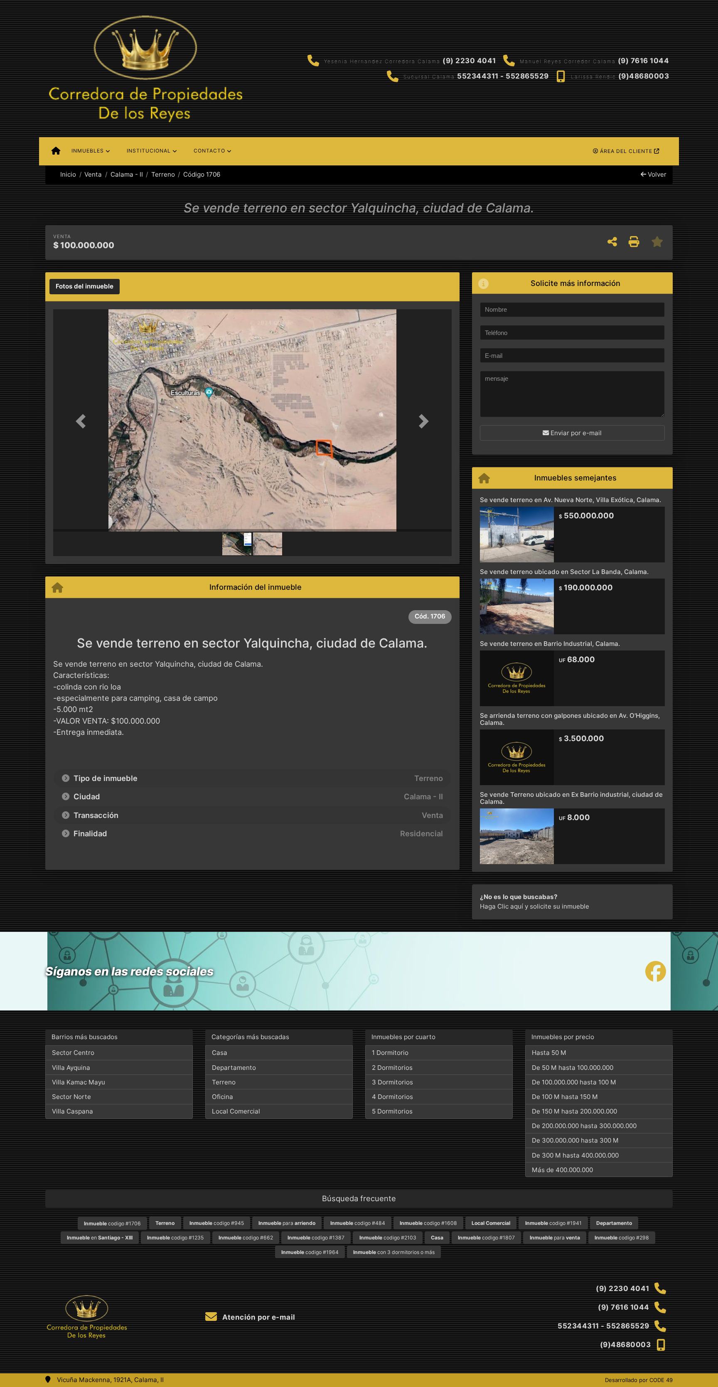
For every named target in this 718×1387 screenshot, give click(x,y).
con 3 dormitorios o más (394, 1252)
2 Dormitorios (392, 1068)
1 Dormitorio (390, 1053)
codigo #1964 (310, 1252)
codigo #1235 (175, 1237)
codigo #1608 (428, 1223)
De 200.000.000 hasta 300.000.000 (584, 1126)
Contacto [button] (209, 151)
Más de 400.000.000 (562, 1170)
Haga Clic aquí (501, 906)
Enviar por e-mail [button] (575, 433)
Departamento (234, 1068)
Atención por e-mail (258, 1317)
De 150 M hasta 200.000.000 (574, 1111)
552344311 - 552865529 (503, 76)
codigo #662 (246, 1237)
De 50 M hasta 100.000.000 (572, 1068)
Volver (656, 174)
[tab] (84, 287)
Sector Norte (71, 1097)
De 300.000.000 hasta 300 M (575, 1140)
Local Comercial (236, 1111)
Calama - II (127, 174)
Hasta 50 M (549, 1053)
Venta (93, 174)
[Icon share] (656, 971)
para (286, 1223)
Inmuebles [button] (87, 151)
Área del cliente (626, 151)
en (100, 1237)
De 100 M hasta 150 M (565, 1097)
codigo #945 (216, 1223)
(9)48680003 (643, 76)
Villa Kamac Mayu (78, 1082)
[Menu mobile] (56, 151)
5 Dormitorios (392, 1111)
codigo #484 (357, 1223)
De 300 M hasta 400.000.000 (575, 1155)
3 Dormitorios (392, 1082)
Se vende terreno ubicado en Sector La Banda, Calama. (564, 572)
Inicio (67, 174)
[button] (83, 421)
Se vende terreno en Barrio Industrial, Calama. (550, 644)
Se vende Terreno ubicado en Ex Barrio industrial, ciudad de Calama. (571, 798)
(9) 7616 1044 (643, 61)
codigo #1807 (486, 1237)
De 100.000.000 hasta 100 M (574, 1082)
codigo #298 (622, 1237)
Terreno (163, 174)
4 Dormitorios (392, 1097)
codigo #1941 (553, 1223)
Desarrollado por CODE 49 (639, 1380)
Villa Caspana (72, 1111)
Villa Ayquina (71, 1068)
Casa (219, 1053)
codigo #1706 (112, 1223)
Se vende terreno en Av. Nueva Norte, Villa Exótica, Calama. (570, 500)
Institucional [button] (149, 151)
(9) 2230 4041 (469, 61)
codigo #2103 (387, 1237)
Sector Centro (73, 1053)
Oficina (222, 1097)
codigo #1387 (316, 1237)
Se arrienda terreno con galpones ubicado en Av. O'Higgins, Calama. (570, 719)
